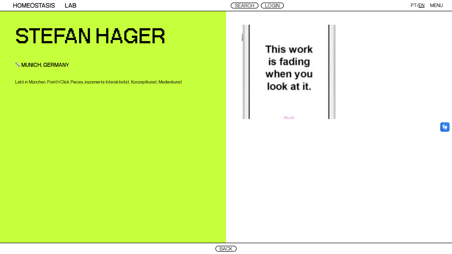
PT (414, 5)
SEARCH (244, 5)
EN (421, 5)
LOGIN (272, 5)
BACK (226, 249)
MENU (436, 5)
